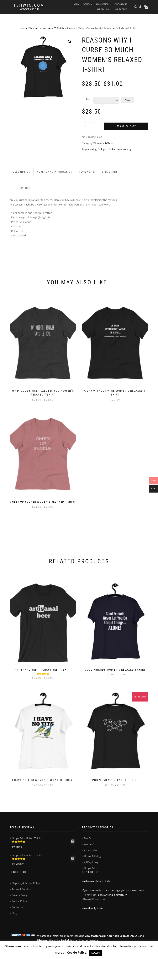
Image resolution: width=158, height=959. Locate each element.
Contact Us (89, 895)
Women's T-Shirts (53, 28)
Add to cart (128, 126)
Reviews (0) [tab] (87, 171)
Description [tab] (21, 171)
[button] (69, 41)
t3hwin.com (29, 5)
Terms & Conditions (23, 889)
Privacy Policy (19, 895)
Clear (127, 100)
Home (23, 28)
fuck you (103, 149)
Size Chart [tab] (110, 171)
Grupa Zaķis (121, 9)
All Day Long (103, 9)
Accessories (102, 4)
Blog (14, 913)
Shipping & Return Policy (26, 883)
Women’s (89, 844)
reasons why (124, 149)
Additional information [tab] (54, 171)
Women (86, 4)
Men (76, 4)
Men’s (87, 838)
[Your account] (140, 7)
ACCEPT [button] (95, 952)
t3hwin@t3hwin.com (94, 899)
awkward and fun (29, 9)
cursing (92, 149)
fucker (112, 149)
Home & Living (120, 4)
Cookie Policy (19, 901)
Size (88, 99)
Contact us (18, 907)
